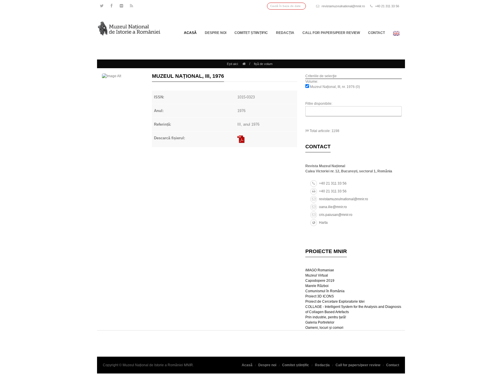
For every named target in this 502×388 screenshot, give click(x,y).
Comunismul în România (325, 291)
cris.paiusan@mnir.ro (335, 215)
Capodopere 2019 (319, 281)
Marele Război (317, 286)
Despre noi (215, 33)
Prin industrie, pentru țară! (325, 317)
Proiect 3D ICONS (319, 296)
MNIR (188, 365)
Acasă (190, 33)
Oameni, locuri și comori (324, 328)
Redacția (285, 33)
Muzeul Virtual (316, 275)
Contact (376, 33)
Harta (323, 223)
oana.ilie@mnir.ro (333, 207)
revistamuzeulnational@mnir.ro (343, 6)
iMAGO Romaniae (319, 270)
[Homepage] (243, 64)
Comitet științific (251, 33)
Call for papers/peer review (331, 33)
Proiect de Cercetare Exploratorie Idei (335, 301)
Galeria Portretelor (319, 322)
